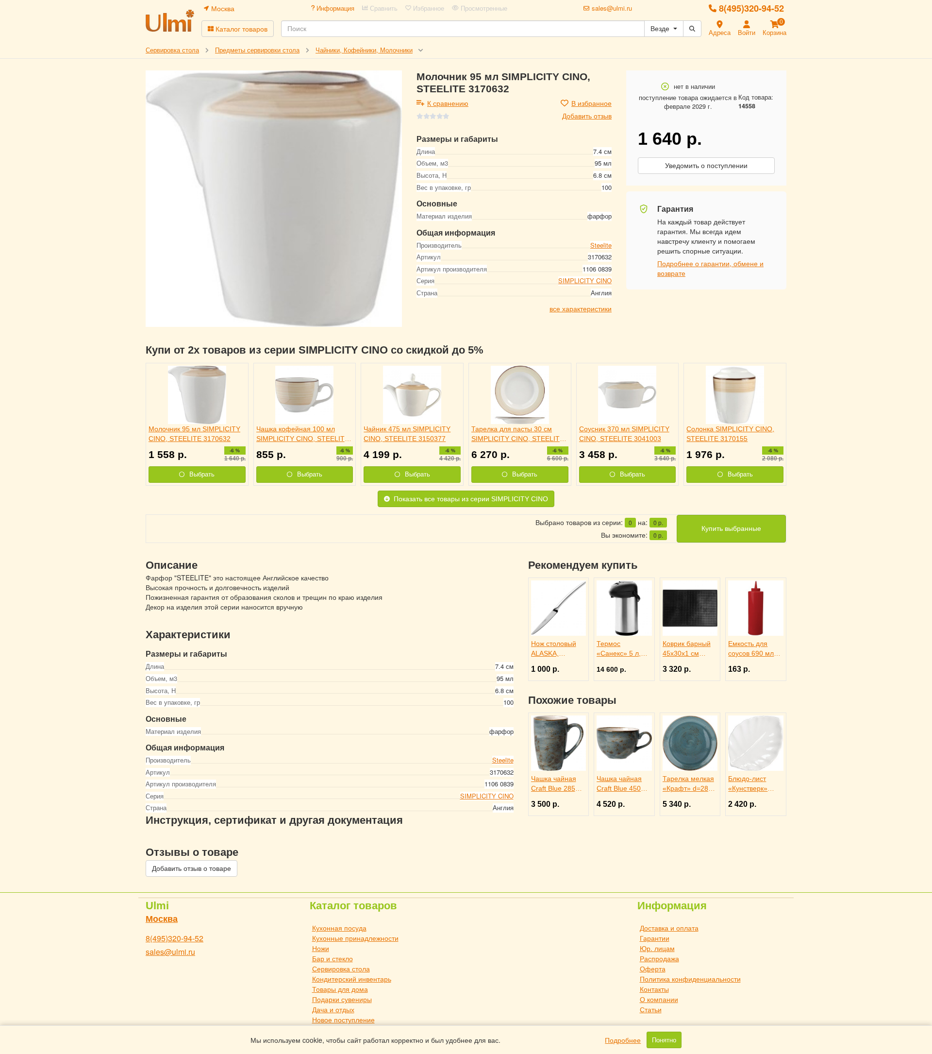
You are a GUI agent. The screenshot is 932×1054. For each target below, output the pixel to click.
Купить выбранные (731, 528)
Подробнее (623, 1040)
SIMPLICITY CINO (585, 280)
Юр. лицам (657, 948)
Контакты (654, 989)
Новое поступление (343, 1019)
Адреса (720, 32)
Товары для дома (340, 989)
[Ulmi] (170, 21)
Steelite (601, 244)
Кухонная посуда (339, 928)
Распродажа (659, 958)
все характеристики (580, 308)
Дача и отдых (333, 1009)
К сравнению (447, 103)
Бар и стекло (332, 958)
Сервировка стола (341, 968)
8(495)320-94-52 (751, 8)
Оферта (653, 968)
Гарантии (654, 938)
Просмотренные (483, 8)
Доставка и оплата (669, 928)
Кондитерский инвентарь (351, 979)
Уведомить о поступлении (706, 166)
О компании (659, 999)
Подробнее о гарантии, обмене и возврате (710, 268)
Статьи (651, 1009)
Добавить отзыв (587, 115)
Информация (334, 8)
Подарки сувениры (342, 999)
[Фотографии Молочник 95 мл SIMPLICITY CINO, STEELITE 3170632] (274, 198)
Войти (746, 32)
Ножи (320, 948)
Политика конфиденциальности (690, 979)
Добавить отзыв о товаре (191, 868)
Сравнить (383, 8)
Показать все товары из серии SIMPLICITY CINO (471, 499)
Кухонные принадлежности (355, 938)
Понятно (664, 1040)
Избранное (427, 8)
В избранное (591, 103)
